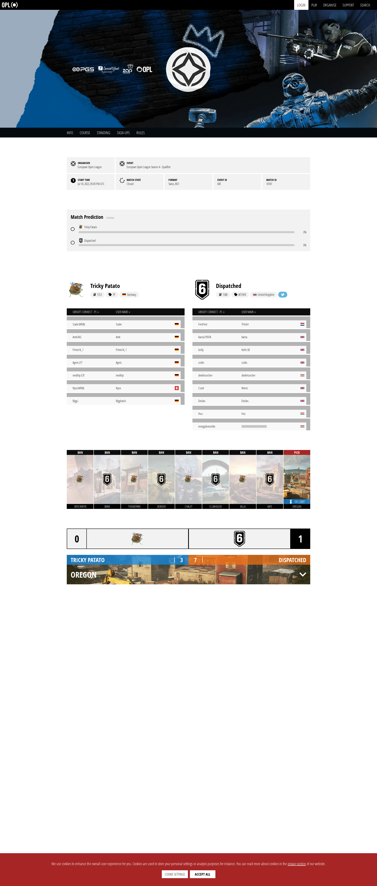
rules (140, 132)
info (70, 132)
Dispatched (228, 286)
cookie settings (175, 874)
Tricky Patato (105, 286)
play (314, 4)
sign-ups (123, 132)
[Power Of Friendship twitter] (282, 295)
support (348, 4)
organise (330, 4)
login (301, 4)
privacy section (297, 863)
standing (103, 132)
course (85, 132)
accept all (202, 874)
